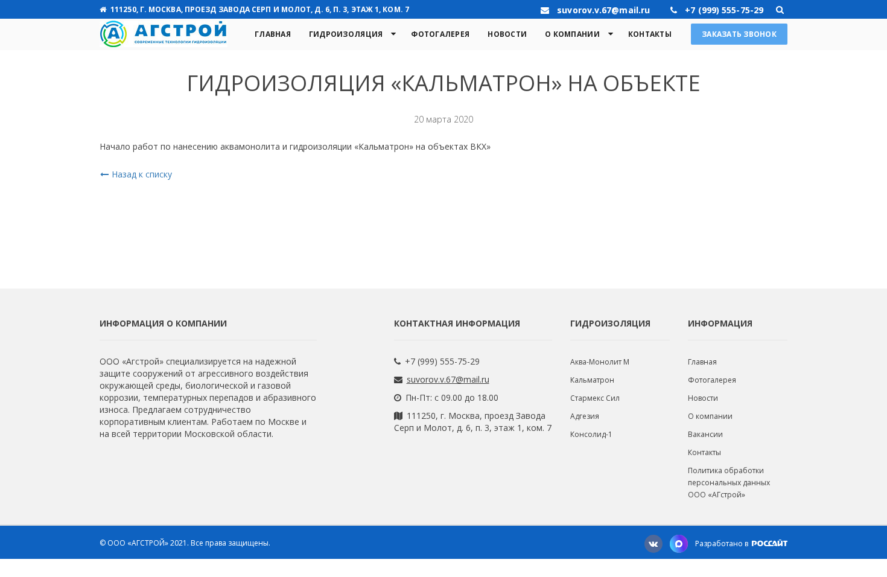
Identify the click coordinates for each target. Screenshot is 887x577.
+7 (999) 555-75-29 (442, 361)
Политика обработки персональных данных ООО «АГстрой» (729, 482)
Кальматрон (592, 380)
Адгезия (584, 416)
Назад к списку (142, 174)
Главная (273, 34)
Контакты (650, 34)
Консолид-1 (591, 434)
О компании (572, 34)
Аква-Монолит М (599, 362)
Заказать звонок (739, 34)
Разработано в (722, 543)
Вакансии (705, 434)
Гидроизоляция (346, 34)
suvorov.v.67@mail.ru (448, 379)
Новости (507, 34)
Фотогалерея (440, 34)
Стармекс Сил (595, 398)
